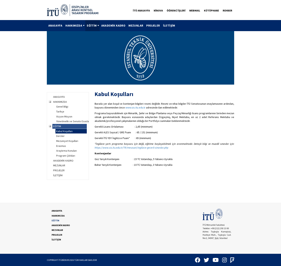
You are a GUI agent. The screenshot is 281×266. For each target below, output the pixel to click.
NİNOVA (158, 10)
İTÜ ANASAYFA (141, 10)
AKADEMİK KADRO (113, 25)
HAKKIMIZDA (73, 25)
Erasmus (61, 146)
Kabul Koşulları (64, 131)
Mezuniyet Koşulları (67, 141)
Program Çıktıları (65, 155)
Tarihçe (60, 111)
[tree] (68, 136)
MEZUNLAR (135, 25)
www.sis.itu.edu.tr (135, 107)
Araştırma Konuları (66, 150)
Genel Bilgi (62, 106)
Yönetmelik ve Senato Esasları (71, 121)
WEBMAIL (194, 10)
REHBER (227, 10)
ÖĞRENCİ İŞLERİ (176, 10)
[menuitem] (55, 25)
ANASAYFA (55, 25)
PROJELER (153, 25)
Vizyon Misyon (64, 116)
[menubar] (112, 25)
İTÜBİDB (62, 260)
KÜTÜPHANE (211, 10)
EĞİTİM (92, 25)
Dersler (60, 136)
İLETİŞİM (169, 25)
